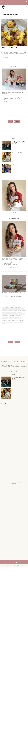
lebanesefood (18, 315)
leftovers (12, 317)
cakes (19, 307)
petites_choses (14, 110)
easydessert (14, 312)
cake (16, 307)
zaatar (3, 323)
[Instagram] (25, 132)
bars (3, 307)
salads (9, 320)
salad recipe (4, 320)
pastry (22, 317)
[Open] (14, 121)
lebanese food (11, 315)
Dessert (24, 310)
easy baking (8, 312)
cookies (19, 310)
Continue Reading (5, 57)
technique (21, 320)
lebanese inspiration (5, 317)
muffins (17, 317)
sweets (13, 320)
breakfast (7, 307)
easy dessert (19, 312)
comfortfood (11, 310)
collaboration (4, 310)
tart (17, 320)
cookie (16, 310)
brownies (12, 307)
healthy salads (4, 315)
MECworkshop (23, 565)
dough (3, 312)
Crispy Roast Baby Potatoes (9, 47)
